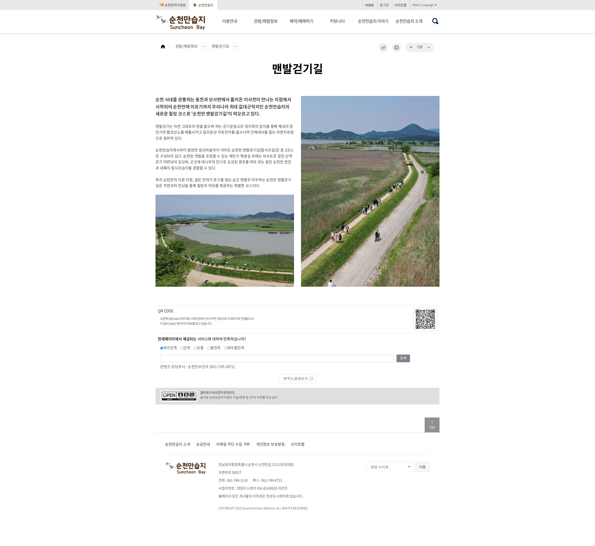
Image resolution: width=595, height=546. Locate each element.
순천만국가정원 (175, 5)
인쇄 (396, 47)
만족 (186, 347)
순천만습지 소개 (409, 21)
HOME (369, 5)
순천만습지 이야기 (373, 21)
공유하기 (383, 47)
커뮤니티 (337, 21)
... (411, 47)
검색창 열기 (435, 21)
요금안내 (203, 444)
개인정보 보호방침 (270, 444)
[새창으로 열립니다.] (297, 378)
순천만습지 (205, 5)
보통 (200, 347)
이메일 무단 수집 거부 (233, 444)
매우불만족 (235, 347)
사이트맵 (400, 5)
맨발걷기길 (220, 46)
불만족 (215, 347)
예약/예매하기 (301, 21)
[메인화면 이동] (165, 46)
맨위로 (432, 425)
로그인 (384, 5)
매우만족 (170, 347)
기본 (420, 46)
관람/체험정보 (266, 21)
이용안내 (229, 21)
